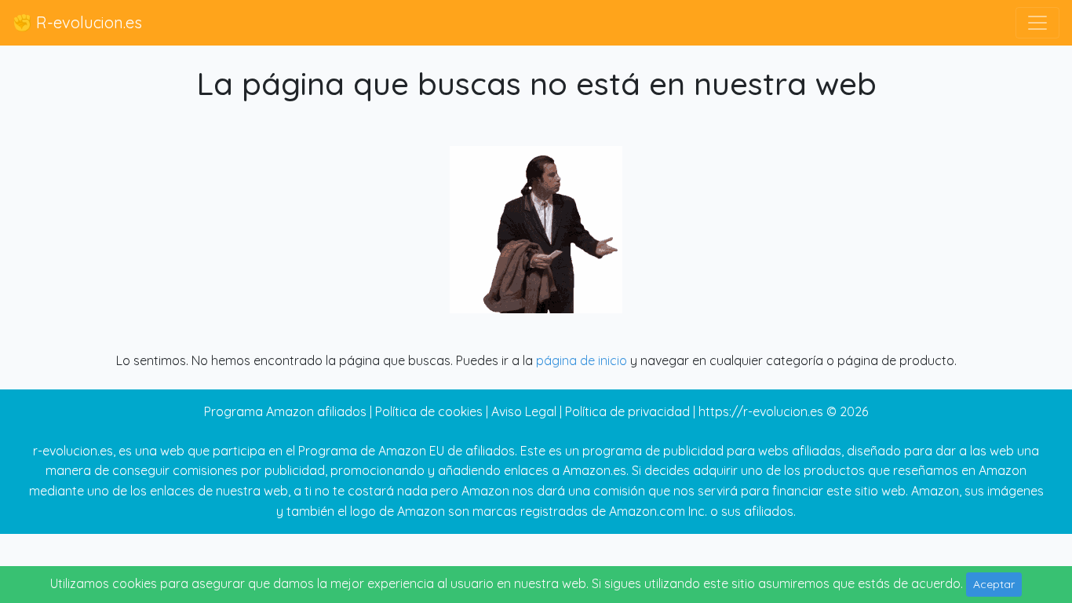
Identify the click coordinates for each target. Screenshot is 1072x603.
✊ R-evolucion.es (77, 22)
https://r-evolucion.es (760, 411)
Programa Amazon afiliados (285, 411)
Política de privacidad (627, 411)
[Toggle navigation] (1037, 22)
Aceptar (994, 584)
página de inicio (581, 360)
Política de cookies (429, 411)
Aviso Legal (523, 411)
